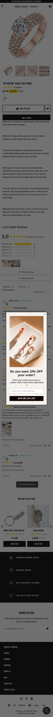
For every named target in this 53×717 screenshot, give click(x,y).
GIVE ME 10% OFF (26, 398)
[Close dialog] (44, 314)
